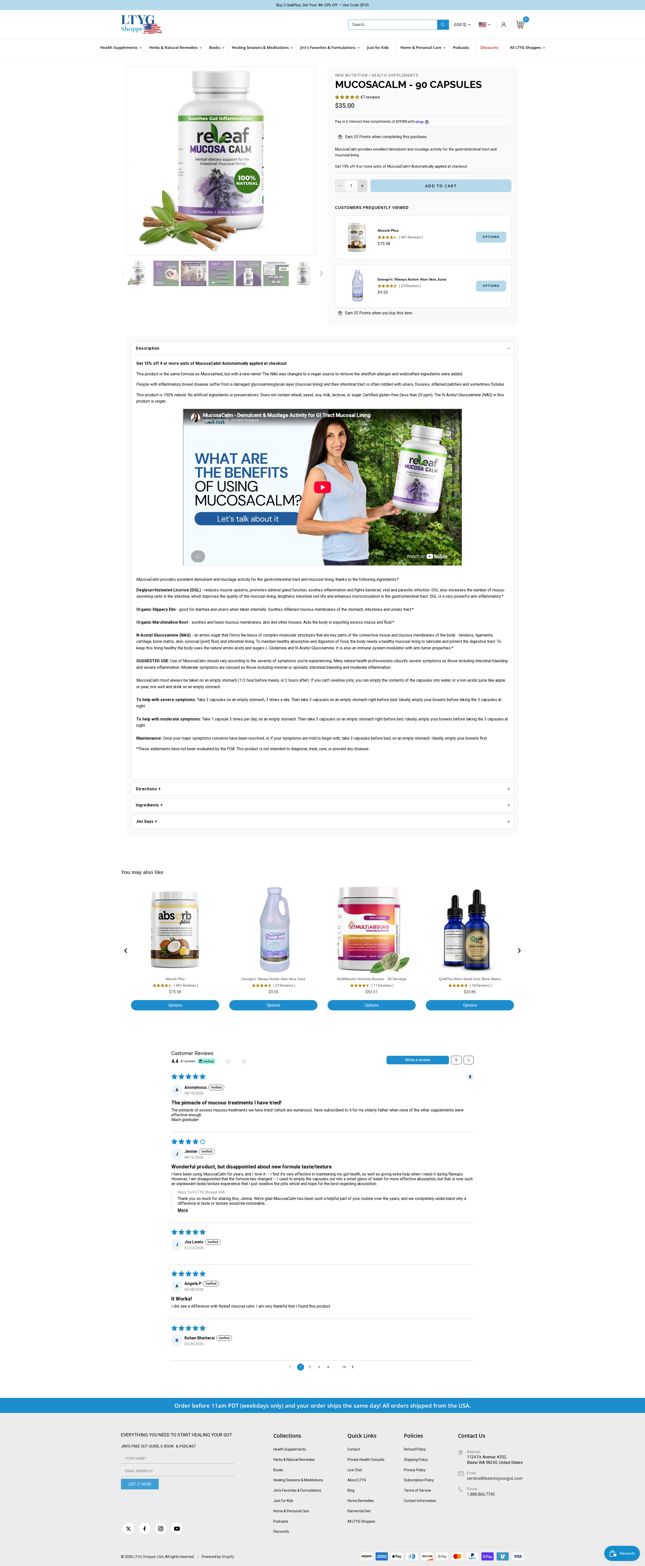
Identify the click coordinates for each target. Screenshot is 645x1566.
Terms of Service (417, 1490)
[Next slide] (519, 951)
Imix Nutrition (351, 75)
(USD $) (460, 24)
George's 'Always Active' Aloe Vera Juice (411, 279)
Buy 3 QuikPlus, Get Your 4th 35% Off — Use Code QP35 (322, 5)
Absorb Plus (388, 230)
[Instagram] (160, 1528)
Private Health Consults (365, 1460)
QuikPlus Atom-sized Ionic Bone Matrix (470, 979)
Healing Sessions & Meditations (298, 1480)
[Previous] (136, 161)
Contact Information (420, 1501)
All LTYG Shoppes (361, 1521)
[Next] (305, 161)
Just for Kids (283, 1501)
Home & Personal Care (291, 1511)
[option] (221, 161)
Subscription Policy (419, 1480)
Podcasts (280, 1521)
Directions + (148, 789)
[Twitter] (128, 1528)
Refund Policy (415, 1449)
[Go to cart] (520, 25)
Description (147, 348)
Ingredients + (149, 805)
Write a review (417, 1060)
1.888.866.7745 (481, 1494)
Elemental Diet (359, 1511)
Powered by (211, 1557)
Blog (350, 1490)
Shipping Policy (416, 1460)
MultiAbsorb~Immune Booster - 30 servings (371, 979)
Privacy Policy (415, 1470)
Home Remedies (360, 1501)
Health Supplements (395, 75)
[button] (347, 97)
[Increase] (362, 186)
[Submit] (443, 24)
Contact (353, 1449)
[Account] (503, 24)
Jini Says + (146, 821)
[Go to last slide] (126, 951)
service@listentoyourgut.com (495, 1478)
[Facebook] (144, 1528)
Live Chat (354, 1470)
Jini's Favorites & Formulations (297, 1490)
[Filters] (456, 1060)
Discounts (281, 1531)
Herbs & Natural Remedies (294, 1460)
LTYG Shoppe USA (149, 1556)
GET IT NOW (139, 1484)
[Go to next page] (354, 1367)
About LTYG (356, 1480)
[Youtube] (177, 1528)
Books (278, 1470)
